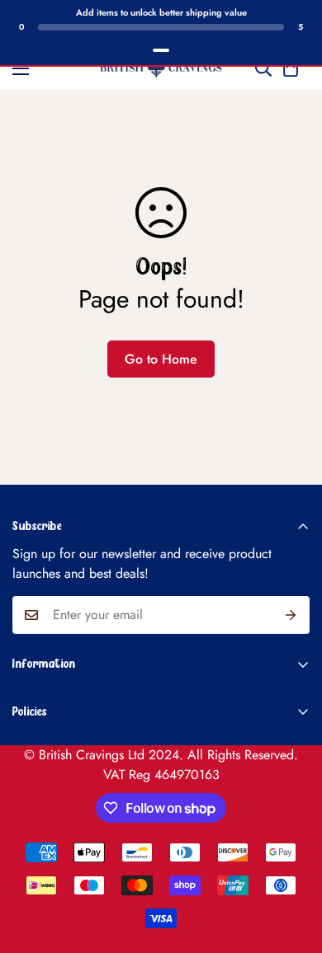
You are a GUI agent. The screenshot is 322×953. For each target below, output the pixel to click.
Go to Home (161, 359)
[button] (291, 68)
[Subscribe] (291, 615)
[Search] (263, 68)
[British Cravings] (161, 69)
